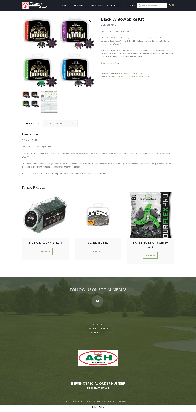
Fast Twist (131, 76)
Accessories (114, 5)
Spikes (147, 76)
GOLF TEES (96, 5)
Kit (137, 76)
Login (130, 5)
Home (64, 5)
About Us (98, 325)
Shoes (141, 76)
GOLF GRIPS (78, 5)
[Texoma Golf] (34, 4)
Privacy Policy (98, 333)
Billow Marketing (122, 401)
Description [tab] (32, 123)
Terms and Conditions (98, 329)
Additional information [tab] (60, 123)
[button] (90, 21)
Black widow (121, 76)
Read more (45, 251)
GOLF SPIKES (136, 73)
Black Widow (124, 73)
